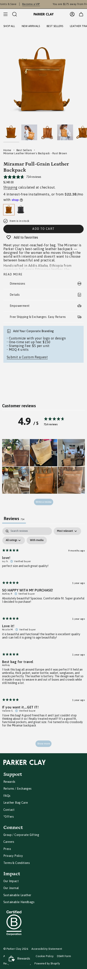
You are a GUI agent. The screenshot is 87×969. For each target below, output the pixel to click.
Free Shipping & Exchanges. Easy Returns (38, 317)
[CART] (81, 14)
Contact (9, 809)
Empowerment (20, 305)
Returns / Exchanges (17, 788)
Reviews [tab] (14, 518)
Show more (43, 743)
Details (15, 294)
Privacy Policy (13, 855)
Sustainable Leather (17, 895)
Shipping (10, 187)
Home (7, 150)
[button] (15, 452)
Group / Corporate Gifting (21, 835)
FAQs (7, 795)
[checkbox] (37, 540)
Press (7, 849)
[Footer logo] (24, 762)
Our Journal (11, 888)
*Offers (8, 816)
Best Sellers (24, 150)
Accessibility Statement (46, 948)
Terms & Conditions (16, 863)
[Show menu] (5, 14)
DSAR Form (64, 956)
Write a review (44, 501)
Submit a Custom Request (27, 357)
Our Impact (11, 881)
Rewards (9, 781)
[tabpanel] (43, 639)
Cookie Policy (44, 956)
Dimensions (17, 283)
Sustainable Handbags (18, 902)
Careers (8, 841)
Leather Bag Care (15, 802)
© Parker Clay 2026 (15, 948)
